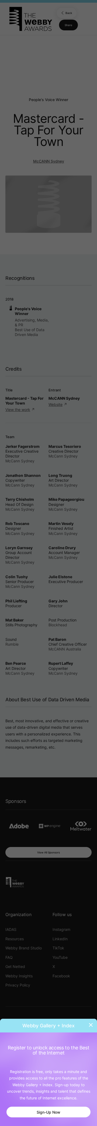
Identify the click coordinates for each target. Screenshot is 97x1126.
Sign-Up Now (48, 1112)
